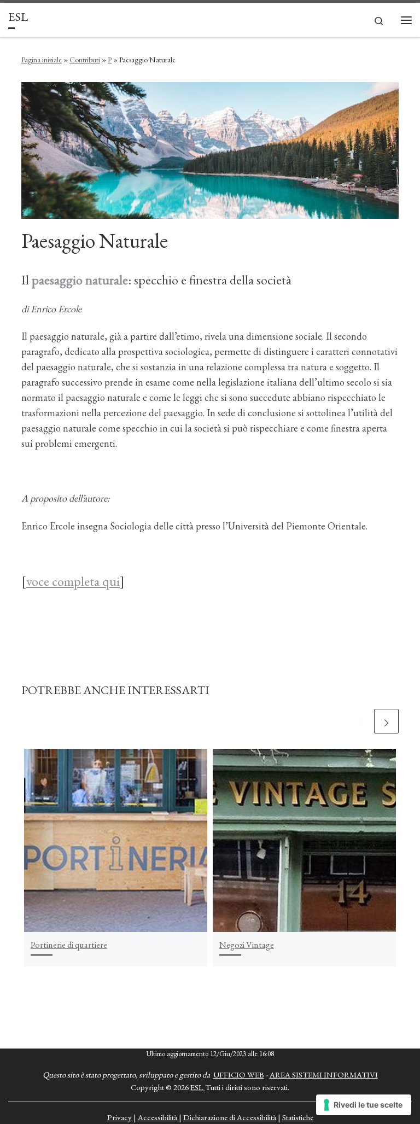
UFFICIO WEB (238, 1074)
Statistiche (297, 1117)
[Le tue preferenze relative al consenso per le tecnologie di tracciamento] (363, 1104)
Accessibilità (158, 1117)
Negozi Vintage (246, 945)
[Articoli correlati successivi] (386, 721)
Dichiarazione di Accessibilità (229, 1117)
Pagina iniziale (41, 60)
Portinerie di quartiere (69, 945)
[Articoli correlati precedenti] (360, 721)
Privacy (120, 1117)
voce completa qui (73, 581)
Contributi (84, 60)
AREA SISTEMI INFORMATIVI (324, 1074)
